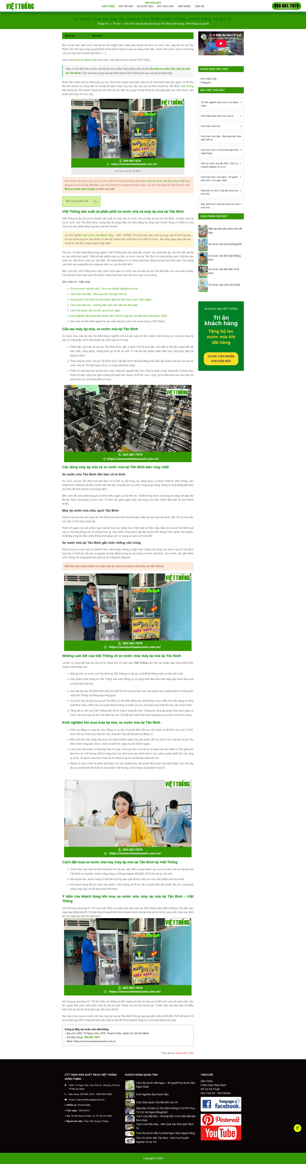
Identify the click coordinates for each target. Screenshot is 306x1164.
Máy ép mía (126, 6)
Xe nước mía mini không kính (225, 244)
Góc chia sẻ (208, 1093)
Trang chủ (103, 23)
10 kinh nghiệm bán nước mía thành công (219, 104)
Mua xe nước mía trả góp (80, 189)
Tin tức (117, 23)
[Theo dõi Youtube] (297, 1128)
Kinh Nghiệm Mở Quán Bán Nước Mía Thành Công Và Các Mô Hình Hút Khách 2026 (118, 316)
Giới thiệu (108, 6)
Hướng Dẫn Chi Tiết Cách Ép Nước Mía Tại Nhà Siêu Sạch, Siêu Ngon (110, 299)
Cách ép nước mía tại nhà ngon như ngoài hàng (220, 151)
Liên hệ (199, 6)
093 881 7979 (92, 1037)
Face (178, 1053)
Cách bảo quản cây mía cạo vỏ (217, 115)
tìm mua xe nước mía (162, 68)
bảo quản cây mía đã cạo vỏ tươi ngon (98, 310)
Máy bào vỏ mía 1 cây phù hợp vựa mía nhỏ (219, 192)
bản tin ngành (83, 60)
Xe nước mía (145, 6)
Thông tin (205, 82)
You (191, 1053)
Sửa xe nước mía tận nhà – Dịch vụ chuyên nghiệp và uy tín (104, 288)
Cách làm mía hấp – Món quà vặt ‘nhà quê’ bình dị (98, 294)
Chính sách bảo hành (213, 1085)
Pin (185, 1053)
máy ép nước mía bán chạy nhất (165, 181)
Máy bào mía (165, 6)
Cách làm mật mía (210, 126)
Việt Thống (187, 86)
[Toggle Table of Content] (93, 201)
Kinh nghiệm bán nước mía (152, 1094)
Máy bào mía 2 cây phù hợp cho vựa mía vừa (220, 206)
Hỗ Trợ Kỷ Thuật (210, 1089)
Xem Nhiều (184, 6)
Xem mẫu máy (153, 2)
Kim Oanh (81, 35)
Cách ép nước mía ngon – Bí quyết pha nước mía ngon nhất (219, 179)
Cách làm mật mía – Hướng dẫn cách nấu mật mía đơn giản (104, 305)
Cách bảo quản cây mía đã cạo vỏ (157, 1102)
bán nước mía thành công (98, 235)
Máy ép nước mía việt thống (92, 1029)
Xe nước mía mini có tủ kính (224, 284)
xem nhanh (224, 1093)
